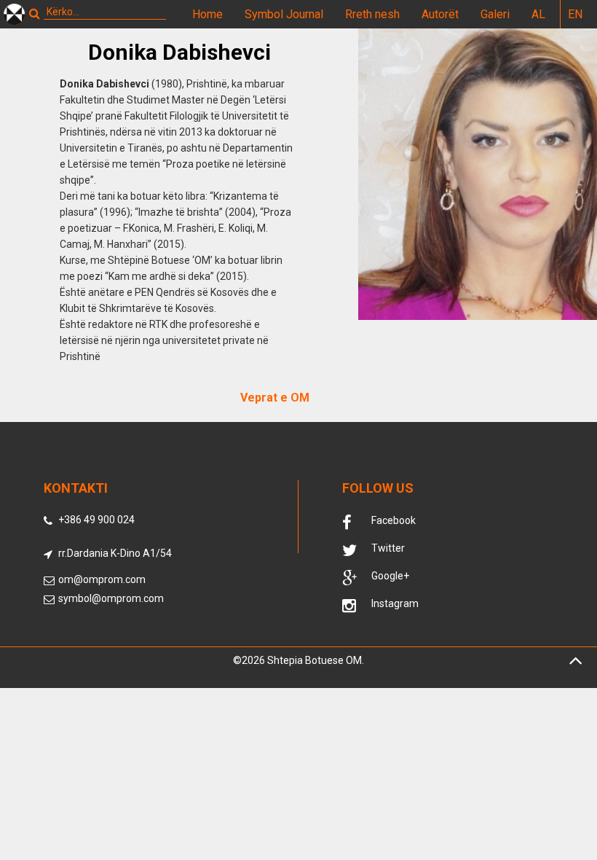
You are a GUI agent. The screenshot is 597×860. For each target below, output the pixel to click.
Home (207, 14)
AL (538, 14)
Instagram (395, 603)
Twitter (388, 548)
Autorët (440, 14)
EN (575, 14)
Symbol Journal (284, 14)
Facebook (393, 520)
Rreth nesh (372, 14)
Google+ (390, 576)
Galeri (495, 14)
